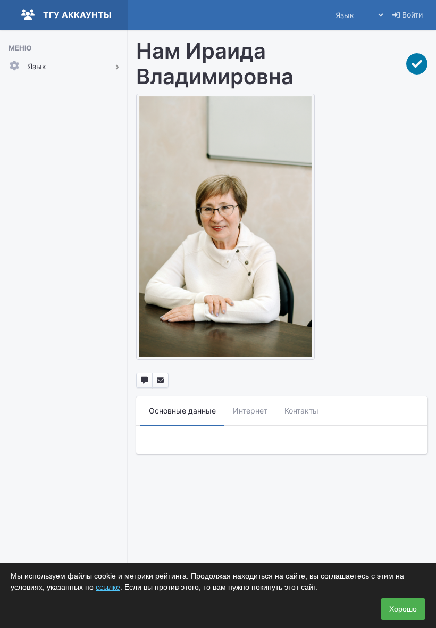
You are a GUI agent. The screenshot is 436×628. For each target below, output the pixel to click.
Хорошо (403, 609)
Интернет (250, 410)
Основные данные (182, 410)
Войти (411, 14)
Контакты (301, 410)
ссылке (108, 587)
